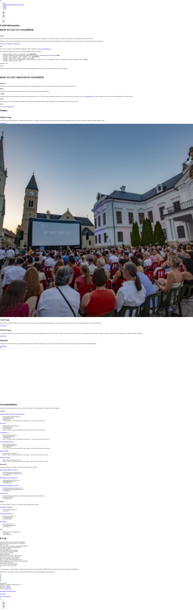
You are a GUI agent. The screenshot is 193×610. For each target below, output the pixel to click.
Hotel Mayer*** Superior (6, 507)
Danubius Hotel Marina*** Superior (8, 469)
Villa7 (1, 529)
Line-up (17, 4)
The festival (6, 4)
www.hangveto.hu (7, 588)
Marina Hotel (3, 521)
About (4, 3)
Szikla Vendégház (4, 451)
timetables (9, 43)
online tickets (17, 43)
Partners (10, 4)
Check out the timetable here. (44, 49)
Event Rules (3, 593)
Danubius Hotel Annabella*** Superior (9, 485)
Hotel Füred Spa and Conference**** (9, 477)
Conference (21, 4)
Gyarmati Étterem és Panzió (6, 441)
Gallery (5, 7)
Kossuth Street (88, 96)
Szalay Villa (3, 423)
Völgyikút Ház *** (4, 432)
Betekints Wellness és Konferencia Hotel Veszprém (12, 414)
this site (65, 68)
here (48, 91)
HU (4, 20)
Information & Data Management (8, 591)
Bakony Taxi (11, 106)
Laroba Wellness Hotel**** (6, 513)
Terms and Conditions (5, 596)
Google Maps (3, 123)
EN (4, 21)
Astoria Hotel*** (4, 493)
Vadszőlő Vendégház (5, 457)
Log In (4, 8)
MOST (4, 6)
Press (13, 4)
